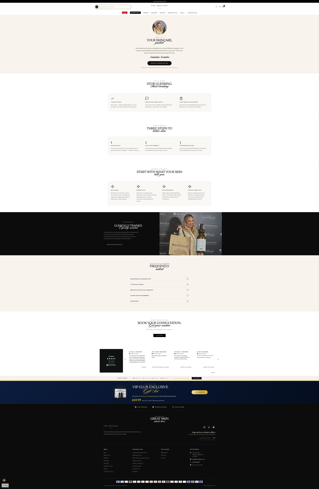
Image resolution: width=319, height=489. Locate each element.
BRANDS (145, 12)
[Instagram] (204, 427)
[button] (125, 360)
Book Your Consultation (114, 244)
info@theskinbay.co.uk (198, 459)
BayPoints (164, 452)
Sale (124, 12)
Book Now (159, 335)
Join (214, 437)
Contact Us (136, 469)
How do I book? (159, 301)
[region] (171, 359)
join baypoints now (159, 1)
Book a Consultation (159, 63)
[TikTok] (209, 427)
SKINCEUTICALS (172, 12)
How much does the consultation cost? (159, 278)
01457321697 (196, 462)
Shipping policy (137, 455)
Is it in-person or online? (159, 284)
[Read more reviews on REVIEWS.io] (111, 365)
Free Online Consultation (140, 458)
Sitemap (134, 471)
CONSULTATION (192, 12)
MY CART (163, 455)
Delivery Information (139, 452)
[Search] (96, 6)
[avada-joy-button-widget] (4, 480)
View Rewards (196, 378)
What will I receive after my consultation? (159, 290)
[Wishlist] (220, 7)
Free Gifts (136, 12)
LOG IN (163, 458)
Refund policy (136, 466)
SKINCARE (154, 12)
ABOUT (182, 12)
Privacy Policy (137, 460)
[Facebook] (213, 427)
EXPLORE (162, 12)
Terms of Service (137, 463)
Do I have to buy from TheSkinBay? (159, 295)
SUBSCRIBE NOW (200, 392)
